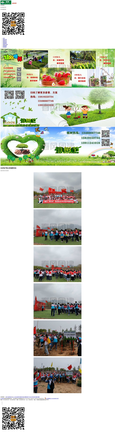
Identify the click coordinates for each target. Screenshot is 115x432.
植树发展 (5, 42)
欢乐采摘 (17, 396)
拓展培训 (10, 396)
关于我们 (2, 398)
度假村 (20, 396)
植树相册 (5, 45)
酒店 (23, 396)
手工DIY (30, 396)
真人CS (13, 396)
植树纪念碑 (5, 44)
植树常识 (5, 40)
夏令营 (33, 396)
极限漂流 (26, 396)
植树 (39, 396)
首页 (4, 38)
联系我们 (5, 47)
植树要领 (5, 43)
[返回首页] (8, 4)
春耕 (36, 396)
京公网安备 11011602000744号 (52, 398)
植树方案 (5, 39)
